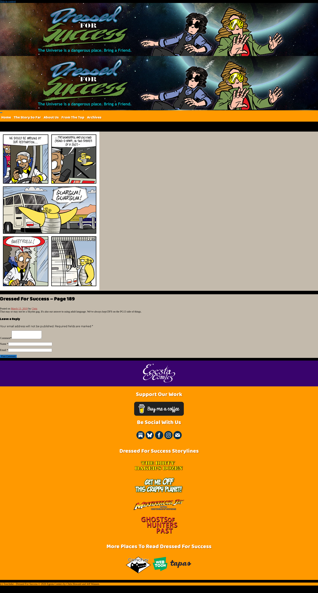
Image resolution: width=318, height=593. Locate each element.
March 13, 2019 (19, 308)
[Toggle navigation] (1, 112)
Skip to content (8, 1)
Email (3, 350)
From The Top (72, 117)
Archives (94, 117)
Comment (5, 338)
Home (6, 117)
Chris (34, 308)
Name (3, 343)
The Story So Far (27, 117)
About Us (51, 117)
